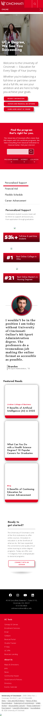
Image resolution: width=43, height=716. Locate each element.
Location (34, 159)
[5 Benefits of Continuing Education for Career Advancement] (21, 473)
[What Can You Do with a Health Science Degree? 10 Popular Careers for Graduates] (21, 431)
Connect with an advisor (22, 563)
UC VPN (7, 650)
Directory (8, 683)
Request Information (16, 99)
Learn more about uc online (19, 109)
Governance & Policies (13, 679)
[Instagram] (17, 595)
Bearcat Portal (9, 639)
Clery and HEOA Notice (16, 701)
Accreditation (35, 708)
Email (6, 632)
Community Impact (11, 676)
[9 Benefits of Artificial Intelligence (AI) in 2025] (21, 393)
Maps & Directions (11, 664)
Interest (24, 159)
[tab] (15, 183)
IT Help (7, 647)
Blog (9, 486)
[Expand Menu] (40, 9)
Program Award (11, 159)
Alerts (4, 701)
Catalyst (7, 635)
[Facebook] (10, 595)
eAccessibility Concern (17, 705)
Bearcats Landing (11, 654)
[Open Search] (34, 4)
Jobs (6, 668)
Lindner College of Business (19, 404)
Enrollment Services (12, 628)
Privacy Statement (33, 705)
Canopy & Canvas (11, 624)
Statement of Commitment (24, 703)
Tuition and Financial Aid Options (21, 104)
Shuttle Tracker (10, 643)
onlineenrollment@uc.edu (21, 608)
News (6, 672)
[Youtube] (25, 595)
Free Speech (6, 708)
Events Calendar (10, 687)
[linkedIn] (32, 595)
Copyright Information (21, 708)
